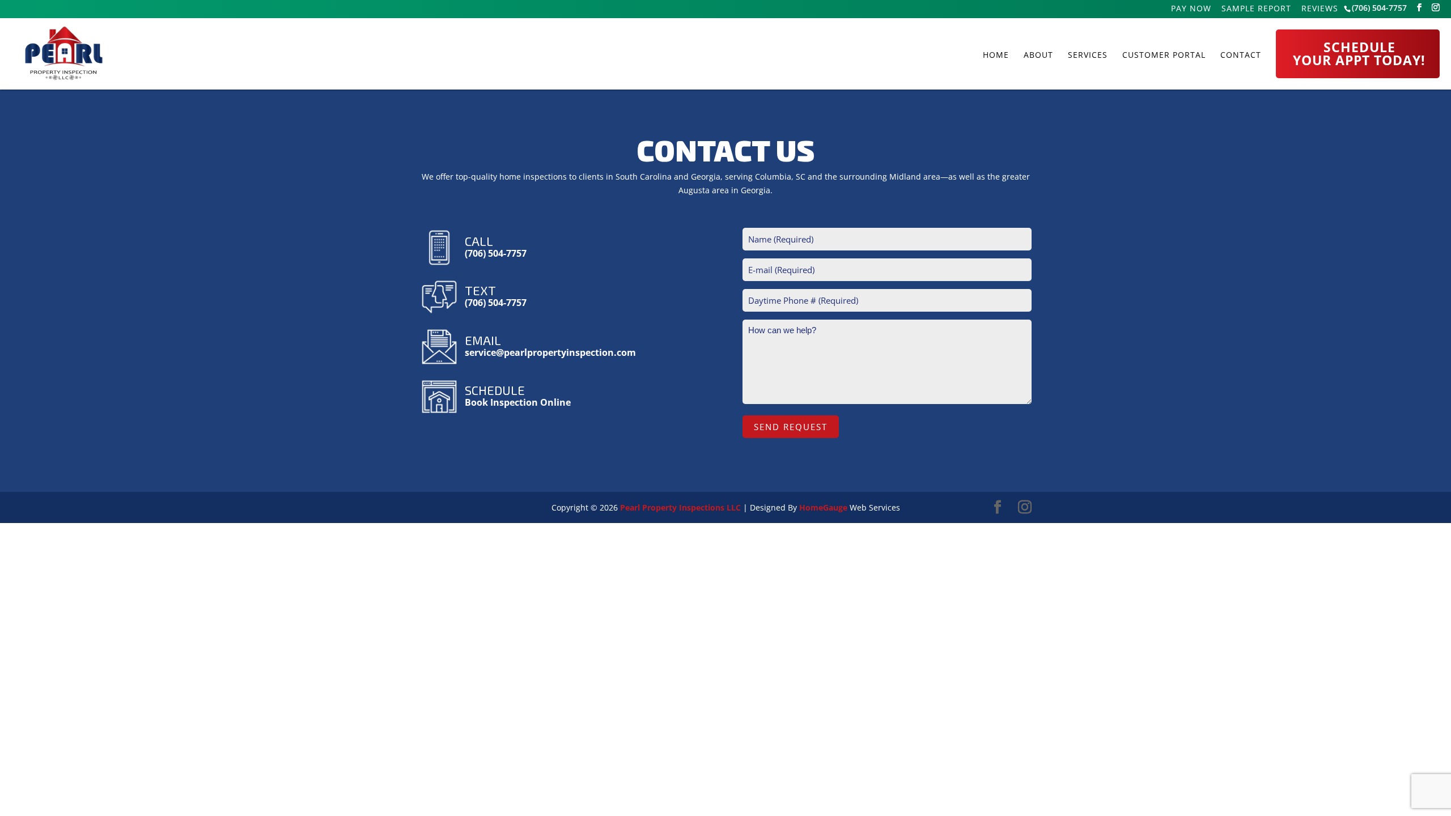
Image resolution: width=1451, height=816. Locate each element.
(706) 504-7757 (1379, 7)
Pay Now (1191, 9)
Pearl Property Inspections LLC (680, 507)
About (1038, 55)
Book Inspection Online (518, 402)
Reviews (1319, 9)
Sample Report (1256, 9)
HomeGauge (823, 507)
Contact (1240, 55)
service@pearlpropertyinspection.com (550, 352)
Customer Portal (1164, 55)
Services (1088, 55)
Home (996, 55)
